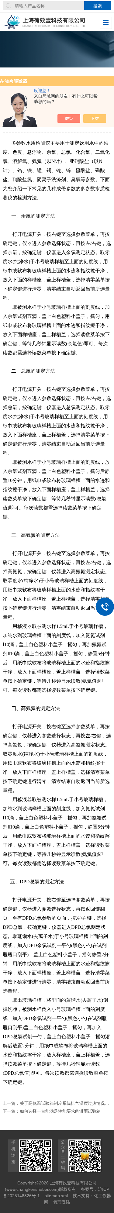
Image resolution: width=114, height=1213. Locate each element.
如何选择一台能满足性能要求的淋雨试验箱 (60, 1111)
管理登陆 (61, 1202)
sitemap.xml (56, 1195)
